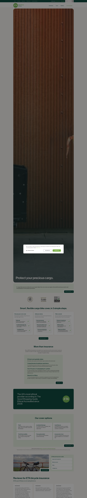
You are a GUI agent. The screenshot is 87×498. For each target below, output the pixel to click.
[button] (30, 250)
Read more (38, 247)
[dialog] (43, 249)
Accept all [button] (57, 250)
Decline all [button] (47, 250)
